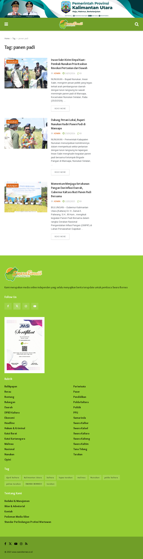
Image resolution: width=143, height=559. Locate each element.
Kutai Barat (10, 433)
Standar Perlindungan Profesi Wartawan (27, 522)
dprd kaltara (12, 477)
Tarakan (77, 454)
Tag (13, 38)
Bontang (9, 397)
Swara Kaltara (81, 433)
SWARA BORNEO (34, 484)
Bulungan (12, 185)
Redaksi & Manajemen (17, 501)
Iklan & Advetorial (14, 506)
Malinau (8, 444)
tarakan (51, 484)
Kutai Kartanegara (14, 438)
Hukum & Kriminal (14, 428)
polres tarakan (13, 484)
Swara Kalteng (81, 438)
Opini (7, 459)
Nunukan (12, 61)
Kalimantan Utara (33, 477)
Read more (60, 108)
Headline (9, 423)
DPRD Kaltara (12, 412)
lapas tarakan (66, 477)
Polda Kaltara (81, 402)
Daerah (8, 407)
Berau (7, 391)
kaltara (50, 477)
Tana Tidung (80, 449)
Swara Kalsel (80, 428)
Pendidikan (79, 397)
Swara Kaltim (81, 444)
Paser (76, 391)
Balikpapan (10, 386)
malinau (81, 477)
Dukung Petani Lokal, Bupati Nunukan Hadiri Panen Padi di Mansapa (68, 124)
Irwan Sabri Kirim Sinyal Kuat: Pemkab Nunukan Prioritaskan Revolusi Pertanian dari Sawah (69, 64)
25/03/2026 (69, 133)
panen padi (23, 38)
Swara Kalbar (81, 423)
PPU (75, 412)
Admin (57, 73)
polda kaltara (111, 477)
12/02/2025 (69, 201)
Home (6, 38)
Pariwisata (79, 386)
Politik (77, 407)
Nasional (9, 449)
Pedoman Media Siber (16, 516)
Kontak (8, 511)
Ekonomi (9, 417)
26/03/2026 (69, 73)
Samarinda (79, 417)
